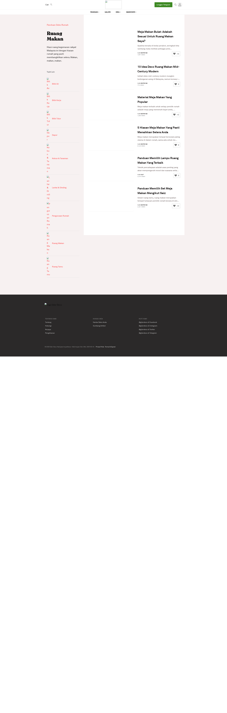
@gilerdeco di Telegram (148, 333)
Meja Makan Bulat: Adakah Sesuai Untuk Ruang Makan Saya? (155, 36)
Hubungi (48, 326)
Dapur (54, 135)
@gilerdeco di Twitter (147, 329)
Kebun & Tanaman (60, 158)
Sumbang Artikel (99, 326)
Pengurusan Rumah (60, 216)
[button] (95, 12)
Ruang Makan (58, 243)
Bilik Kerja (56, 100)
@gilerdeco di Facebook (148, 322)
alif (142, 174)
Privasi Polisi (100, 347)
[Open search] (175, 5)
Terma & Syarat (110, 347)
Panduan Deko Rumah (57, 25)
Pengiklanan (50, 333)
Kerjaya (48, 329)
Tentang (48, 322)
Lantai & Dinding (59, 187)
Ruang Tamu (57, 266)
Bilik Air (55, 84)
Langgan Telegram (163, 5)
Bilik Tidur (56, 118)
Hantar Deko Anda (100, 322)
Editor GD (144, 53)
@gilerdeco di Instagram (148, 326)
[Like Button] (174, 54)
